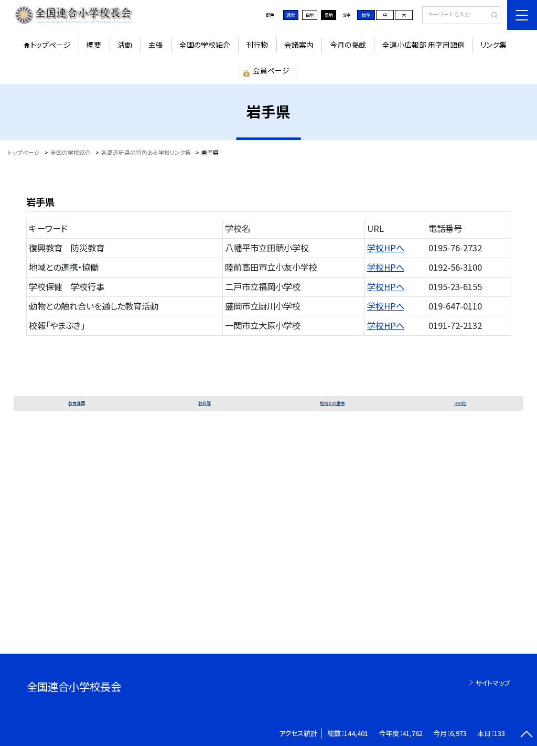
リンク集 (493, 44)
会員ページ (271, 70)
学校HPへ (385, 247)
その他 (460, 403)
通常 (290, 15)
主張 (155, 44)
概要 (94, 44)
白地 (310, 15)
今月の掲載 (348, 44)
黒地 (329, 15)
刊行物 (257, 44)
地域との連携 (332, 403)
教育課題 (76, 403)
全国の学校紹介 (204, 44)
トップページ (50, 44)
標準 (366, 15)
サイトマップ (492, 683)
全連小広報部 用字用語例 (423, 44)
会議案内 (299, 44)
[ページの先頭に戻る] (526, 735)
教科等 (204, 403)
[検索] (491, 15)
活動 (124, 44)
